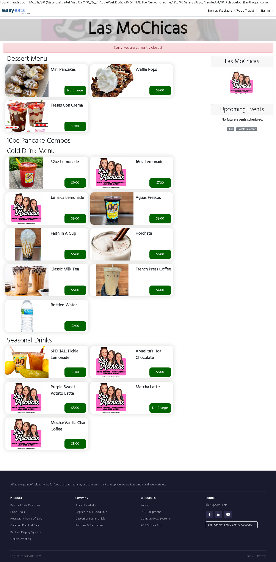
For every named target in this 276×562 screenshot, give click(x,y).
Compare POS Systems (156, 518)
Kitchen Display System (25, 532)
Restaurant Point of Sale (26, 518)
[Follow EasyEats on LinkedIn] (218, 514)
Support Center (218, 505)
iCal (231, 129)
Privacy (261, 556)
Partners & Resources (89, 525)
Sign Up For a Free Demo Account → (232, 524)
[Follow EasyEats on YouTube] (228, 514)
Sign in (265, 11)
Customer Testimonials (90, 518)
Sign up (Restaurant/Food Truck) (231, 11)
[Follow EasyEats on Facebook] (209, 514)
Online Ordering (20, 539)
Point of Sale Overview (25, 505)
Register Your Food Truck (91, 512)
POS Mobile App (151, 525)
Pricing (145, 505)
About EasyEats (85, 505)
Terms (248, 556)
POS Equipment (151, 512)
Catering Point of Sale (24, 525)
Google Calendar (247, 129)
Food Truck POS (20, 512)
